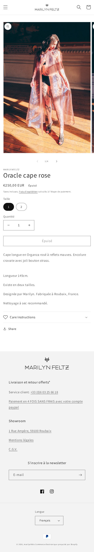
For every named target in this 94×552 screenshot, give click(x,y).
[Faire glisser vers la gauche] (37, 161)
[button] (5, 7)
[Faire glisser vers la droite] (56, 161)
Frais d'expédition (28, 191)
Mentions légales (21, 440)
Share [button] (12, 329)
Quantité (8, 216)
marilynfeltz (29, 544)
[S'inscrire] (80, 475)
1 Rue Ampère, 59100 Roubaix (30, 431)
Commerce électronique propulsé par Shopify (56, 544)
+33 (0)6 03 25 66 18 (44, 392)
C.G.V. (13, 449)
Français (45, 520)
